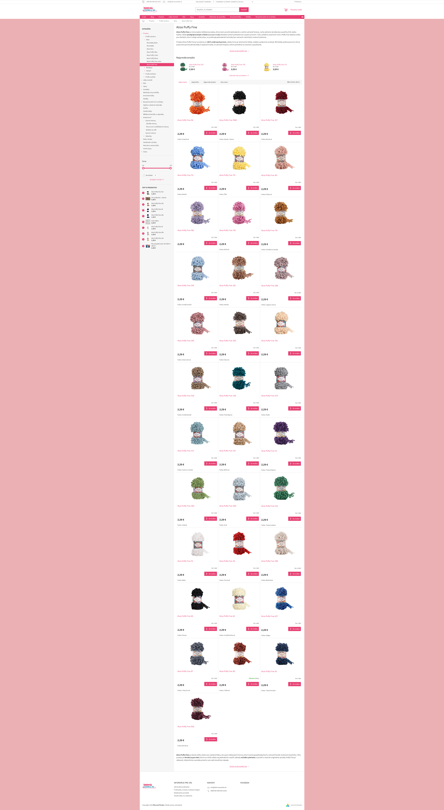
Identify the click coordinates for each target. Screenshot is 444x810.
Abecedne (224, 82)
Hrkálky (145, 99)
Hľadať (244, 10)
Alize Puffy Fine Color (154, 61)
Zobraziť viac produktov (238, 75)
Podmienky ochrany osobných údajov (229, 2)
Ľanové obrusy (151, 120)
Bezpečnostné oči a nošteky (153, 102)
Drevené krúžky (148, 96)
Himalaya (149, 68)
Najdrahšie (195, 82)
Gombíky (146, 89)
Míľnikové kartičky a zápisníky (153, 114)
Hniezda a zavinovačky (151, 145)
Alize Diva (150, 49)
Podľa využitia (150, 77)
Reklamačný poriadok (181, 793)
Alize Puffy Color (152, 55)
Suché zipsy (147, 148)
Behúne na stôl (151, 130)
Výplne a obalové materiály (152, 105)
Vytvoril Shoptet (296, 805)
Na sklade (151, 175)
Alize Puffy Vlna (152, 52)
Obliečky (149, 136)
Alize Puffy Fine (152, 64)
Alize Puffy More (152, 58)
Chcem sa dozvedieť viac (238, 51)
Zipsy (145, 86)
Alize (148, 40)
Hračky (145, 108)
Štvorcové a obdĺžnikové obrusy (157, 127)
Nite (144, 83)
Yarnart (148, 71)
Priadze (146, 33)
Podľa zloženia (151, 74)
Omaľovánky (147, 111)
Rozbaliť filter (156, 180)
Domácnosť (147, 117)
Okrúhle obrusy (151, 124)
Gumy (145, 152)
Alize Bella (150, 46)
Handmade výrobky (150, 142)
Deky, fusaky (147, 139)
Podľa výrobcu (151, 36)
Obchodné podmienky (203, 2)
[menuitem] (144, 17)
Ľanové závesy (151, 133)
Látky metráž (147, 80)
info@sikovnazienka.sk (218, 787)
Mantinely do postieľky (151, 92)
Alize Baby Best (152, 43)
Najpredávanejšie (210, 82)
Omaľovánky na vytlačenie (183, 796)
